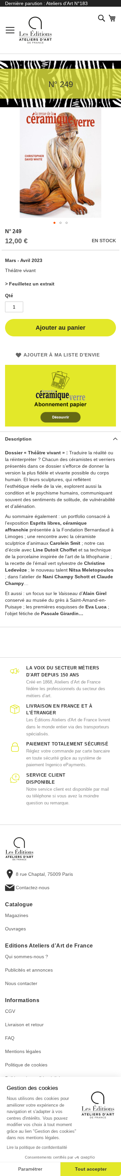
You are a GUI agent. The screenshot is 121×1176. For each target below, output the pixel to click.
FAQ (9, 1038)
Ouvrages (15, 928)
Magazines (16, 915)
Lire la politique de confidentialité (37, 1147)
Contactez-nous (32, 887)
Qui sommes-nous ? (26, 956)
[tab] (60, 439)
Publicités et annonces (29, 970)
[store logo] (35, 30)
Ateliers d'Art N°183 (67, 3)
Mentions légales (23, 1051)
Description (18, 439)
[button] (54, 223)
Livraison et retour (24, 1024)
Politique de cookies (26, 1064)
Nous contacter (21, 983)
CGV (10, 1011)
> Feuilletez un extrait (29, 283)
